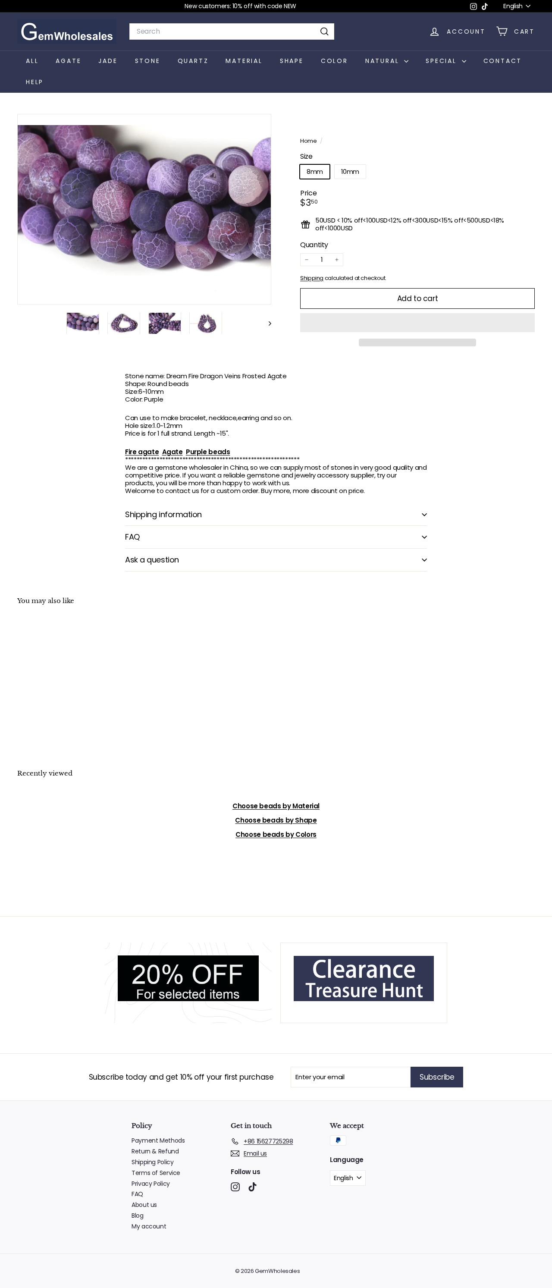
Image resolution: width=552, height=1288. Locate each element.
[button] (417, 322)
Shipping (311, 278)
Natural (383, 61)
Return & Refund (155, 1151)
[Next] (265, 323)
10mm (350, 171)
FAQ (132, 536)
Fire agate (142, 451)
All (32, 61)
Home (309, 141)
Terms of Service (156, 1173)
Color (334, 61)
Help (35, 82)
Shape (292, 61)
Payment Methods (158, 1140)
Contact (502, 61)
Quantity (314, 245)
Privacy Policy (151, 1183)
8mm (315, 171)
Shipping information (163, 514)
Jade (107, 61)
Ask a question (152, 559)
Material (244, 61)
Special (442, 61)
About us (144, 1204)
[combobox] (231, 31)
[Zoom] (144, 209)
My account (149, 1226)
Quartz (193, 61)
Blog (138, 1215)
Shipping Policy (152, 1162)
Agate (68, 61)
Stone (147, 61)
